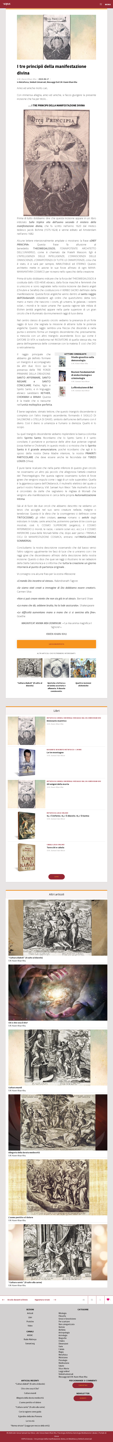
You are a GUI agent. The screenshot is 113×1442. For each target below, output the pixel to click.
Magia (61, 1352)
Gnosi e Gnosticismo (67, 1318)
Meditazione (64, 1363)
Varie (61, 1346)
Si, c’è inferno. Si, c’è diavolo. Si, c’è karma (68, 815)
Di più (57, 877)
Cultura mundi (15, 1087)
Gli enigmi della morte (58, 784)
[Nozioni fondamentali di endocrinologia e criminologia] (62, 376)
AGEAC (30, 1335)
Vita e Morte (64, 1368)
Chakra (61, 1341)
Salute (61, 1365)
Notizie (62, 1327)
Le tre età (30, 1421)
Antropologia (64, 1332)
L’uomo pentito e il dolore (20, 1217)
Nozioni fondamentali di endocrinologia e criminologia (83, 375)
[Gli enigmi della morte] (26, 794)
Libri (30, 1317)
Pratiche (30, 1321)
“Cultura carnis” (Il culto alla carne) (25, 1282)
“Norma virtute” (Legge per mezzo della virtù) (30, 1425)
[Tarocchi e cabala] (26, 857)
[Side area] (99, 4)
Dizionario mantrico (57, 720)
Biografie (51, 750)
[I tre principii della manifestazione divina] (83, 1300)
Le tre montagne (55, 752)
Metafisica (24, 82)
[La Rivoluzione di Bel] (62, 391)
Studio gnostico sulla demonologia (82, 359)
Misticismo (63, 1357)
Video (30, 1325)
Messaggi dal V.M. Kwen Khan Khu (62, 82)
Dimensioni (63, 1343)
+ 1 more (77, 750)
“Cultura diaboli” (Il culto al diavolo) (25, 957)
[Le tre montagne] (26, 762)
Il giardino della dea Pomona (30, 1416)
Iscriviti (83, 1398)
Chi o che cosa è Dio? (18, 1022)
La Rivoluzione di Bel (82, 387)
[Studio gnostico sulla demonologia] (62, 361)
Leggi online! (62, 813)
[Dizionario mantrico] (26, 731)
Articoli (30, 1313)
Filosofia (62, 1316)
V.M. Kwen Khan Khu (17, 960)
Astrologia (63, 1335)
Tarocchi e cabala (55, 847)
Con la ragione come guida (30, 1411)
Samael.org (30, 1343)
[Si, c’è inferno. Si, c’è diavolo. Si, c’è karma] (26, 826)
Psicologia (63, 1360)
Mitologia (62, 1313)
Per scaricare (64, 1321)
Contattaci (83, 1385)
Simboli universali (38, 82)
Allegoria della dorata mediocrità (24, 1152)
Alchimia (62, 1329)
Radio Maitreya (30, 1339)
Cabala (49, 845)
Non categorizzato (67, 1324)
